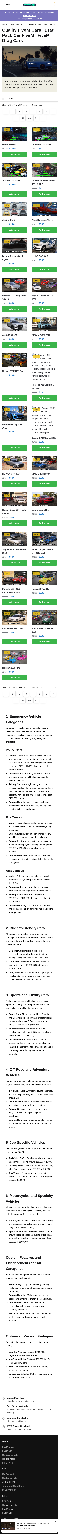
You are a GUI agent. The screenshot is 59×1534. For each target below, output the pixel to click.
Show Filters (12, 99)
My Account (8, 1474)
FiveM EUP (7, 1451)
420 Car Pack (8, 220)
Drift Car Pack (9, 144)
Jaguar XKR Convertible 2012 (14, 551)
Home (4, 24)
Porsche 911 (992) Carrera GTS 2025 (11, 591)
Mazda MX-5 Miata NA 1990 (43, 630)
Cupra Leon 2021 (40, 510)
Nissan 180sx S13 (40, 589)
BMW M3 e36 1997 (41, 474)
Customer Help (9, 1478)
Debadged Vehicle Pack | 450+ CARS (44, 182)
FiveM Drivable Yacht (42, 220)
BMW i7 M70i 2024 (11, 474)
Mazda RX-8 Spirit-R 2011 (12, 426)
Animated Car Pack (41, 144)
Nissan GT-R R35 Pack (13, 371)
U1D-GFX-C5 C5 (40, 256)
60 (29, 118)
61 (36, 118)
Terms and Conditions (13, 1486)
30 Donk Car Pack (11, 180)
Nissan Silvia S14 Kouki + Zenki (14, 512)
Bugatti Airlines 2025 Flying (12, 258)
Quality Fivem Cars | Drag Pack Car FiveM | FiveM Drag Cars (32, 24)
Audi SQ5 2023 (9, 335)
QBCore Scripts (10, 1455)
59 (23, 118)
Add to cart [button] (14, 154)
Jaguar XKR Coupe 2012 (44, 438)
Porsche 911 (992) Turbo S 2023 (14, 297)
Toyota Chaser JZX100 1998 (43, 297)
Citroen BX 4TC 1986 (12, 628)
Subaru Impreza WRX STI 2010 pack (42, 551)
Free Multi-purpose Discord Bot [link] (29, 19)
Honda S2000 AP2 (11, 668)
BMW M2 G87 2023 (41, 335)
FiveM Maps (8, 1447)
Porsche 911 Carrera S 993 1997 (43, 386)
